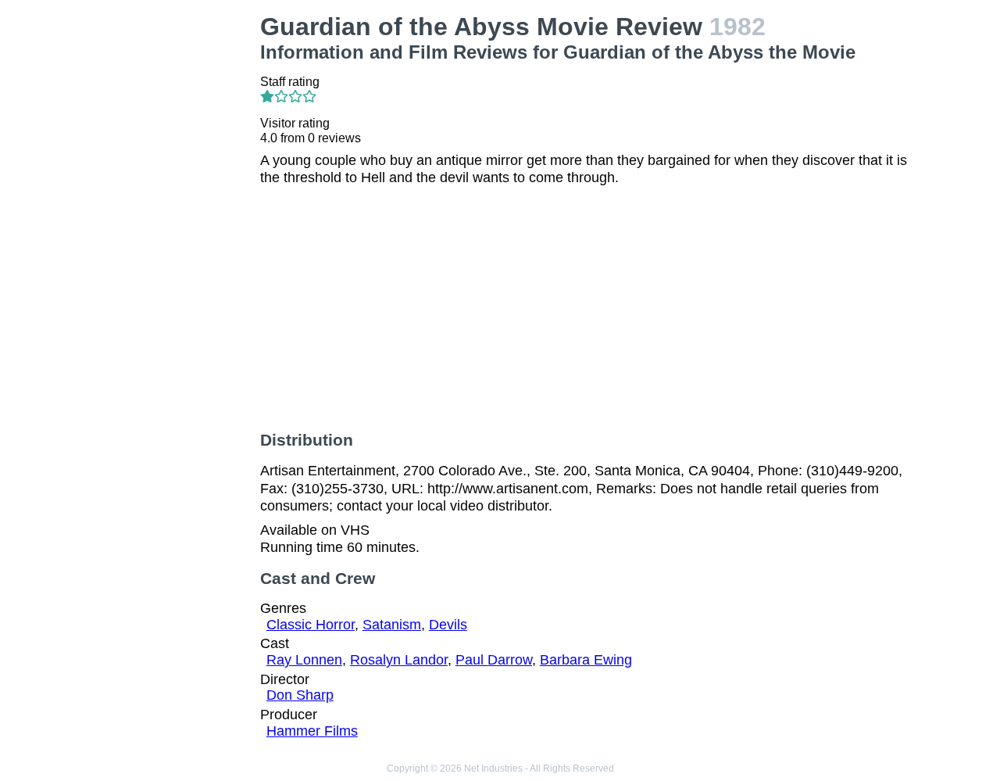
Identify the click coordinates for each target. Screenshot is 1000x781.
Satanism (391, 624)
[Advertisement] (175, 247)
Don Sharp (300, 695)
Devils (448, 624)
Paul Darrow (493, 660)
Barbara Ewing (586, 660)
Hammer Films (312, 731)
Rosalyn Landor (399, 660)
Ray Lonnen (304, 660)
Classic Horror (310, 624)
